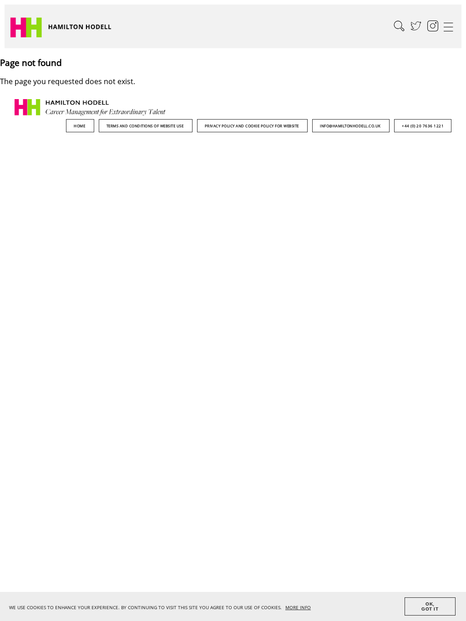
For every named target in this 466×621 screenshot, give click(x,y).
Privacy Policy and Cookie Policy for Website (252, 125)
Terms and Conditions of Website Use (145, 125)
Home (80, 125)
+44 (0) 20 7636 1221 (423, 125)
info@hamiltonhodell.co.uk (351, 125)
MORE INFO (298, 608)
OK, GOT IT (429, 606)
